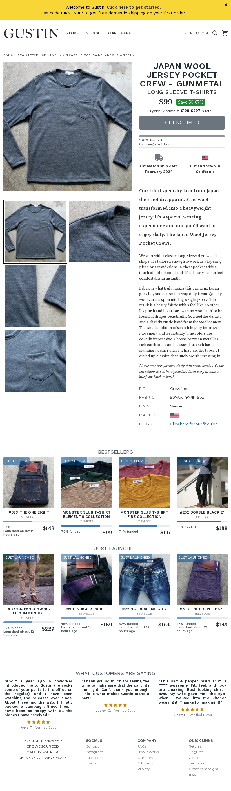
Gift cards (145, 763)
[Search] (214, 33)
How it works (148, 752)
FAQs (141, 746)
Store (72, 33)
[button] (68, 126)
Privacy (143, 769)
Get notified (182, 122)
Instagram (94, 752)
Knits (8, 55)
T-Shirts (87, 521)
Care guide (197, 757)
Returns (195, 746)
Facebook (93, 757)
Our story (145, 757)
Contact (92, 746)
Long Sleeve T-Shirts (35, 55)
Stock (92, 33)
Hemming (197, 763)
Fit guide (196, 752)
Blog (192, 774)
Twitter (92, 763)
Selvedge (29, 517)
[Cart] (225, 33)
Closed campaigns (203, 769)
